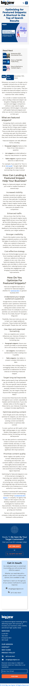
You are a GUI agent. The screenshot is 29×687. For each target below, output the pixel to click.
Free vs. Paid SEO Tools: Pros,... (16, 60)
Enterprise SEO (6, 638)
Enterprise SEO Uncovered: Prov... (17, 54)
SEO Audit (5, 640)
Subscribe (14, 676)
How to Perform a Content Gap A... (17, 67)
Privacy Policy (8, 653)
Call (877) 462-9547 (15, 554)
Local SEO (5, 634)
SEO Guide (6, 650)
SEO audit (9, 166)
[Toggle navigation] (26, 3)
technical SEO (15, 291)
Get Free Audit (14, 546)
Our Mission (7, 644)
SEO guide (9, 77)
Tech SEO (5, 636)
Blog (3, 76)
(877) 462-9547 (16, 593)
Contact (6, 647)
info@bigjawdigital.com (16, 589)
